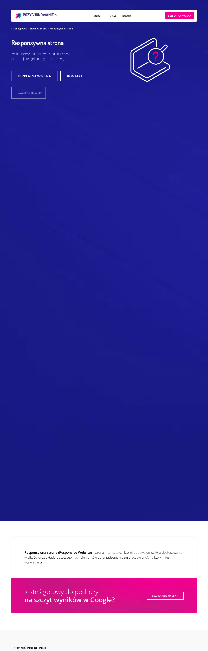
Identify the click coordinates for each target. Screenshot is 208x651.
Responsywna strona (61, 28)
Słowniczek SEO (38, 28)
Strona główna (19, 28)
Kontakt (126, 15)
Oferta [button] (97, 15)
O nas (113, 15)
